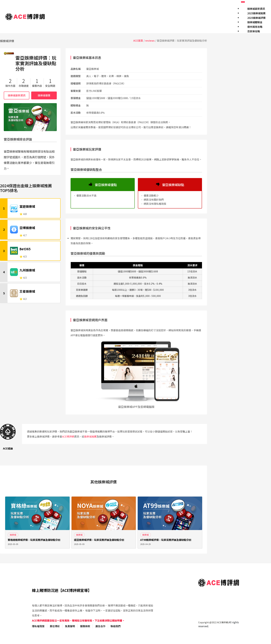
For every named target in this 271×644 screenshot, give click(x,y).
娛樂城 (13, 534)
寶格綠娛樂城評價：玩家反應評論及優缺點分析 (34, 539)
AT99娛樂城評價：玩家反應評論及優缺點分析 (165, 539)
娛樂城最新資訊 (16, 95)
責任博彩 (55, 626)
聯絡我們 (116, 626)
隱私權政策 (38, 626)
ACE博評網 (68, 436)
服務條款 (85, 626)
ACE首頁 (138, 40)
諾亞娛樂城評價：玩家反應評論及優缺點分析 (99, 539)
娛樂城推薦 (90, 436)
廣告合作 (100, 626)
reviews (150, 40)
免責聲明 (70, 626)
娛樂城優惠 (44, 95)
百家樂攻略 (253, 31)
